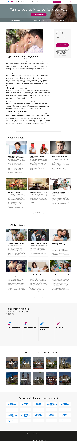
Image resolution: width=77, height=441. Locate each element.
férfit (58, 32)
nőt (64, 32)
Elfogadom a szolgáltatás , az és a (61, 52)
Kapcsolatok (19, 23)
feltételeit (58, 52)
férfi (58, 37)
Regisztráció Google (63, 49)
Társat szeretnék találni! (38, 14)
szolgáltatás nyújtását (62, 53)
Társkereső (19, 1)
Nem (57, 35)
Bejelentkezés (66, 1)
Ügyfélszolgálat (44, 1)
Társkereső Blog (35, 1)
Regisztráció (57, 1)
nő (64, 37)
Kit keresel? (58, 31)
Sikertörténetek (26, 1)
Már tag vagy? (61, 55)
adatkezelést (64, 52)
